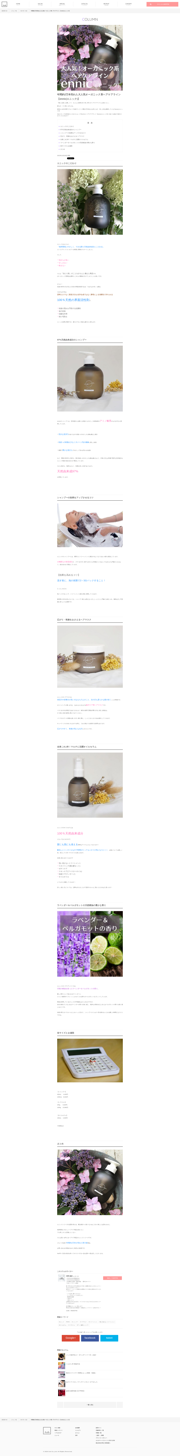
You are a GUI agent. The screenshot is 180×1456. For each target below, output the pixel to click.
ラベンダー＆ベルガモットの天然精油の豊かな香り (77, 142)
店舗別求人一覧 (100, 1430)
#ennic (68, 1321)
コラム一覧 (14, 11)
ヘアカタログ (58, 1433)
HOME (18, 4)
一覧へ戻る (90, 1404)
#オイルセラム (62, 1325)
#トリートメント (93, 1322)
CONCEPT (128, 4)
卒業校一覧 (98, 1433)
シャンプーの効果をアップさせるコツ (73, 133)
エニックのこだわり (67, 126)
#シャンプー (75, 1322)
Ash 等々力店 (23, 11)
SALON (40, 4)
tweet (109, 1337)
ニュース (57, 1435)
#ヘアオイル (72, 1325)
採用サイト (98, 1427)
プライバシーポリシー (101, 1438)
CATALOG (84, 4)
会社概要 (77, 1427)
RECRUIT (106, 4)
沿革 (76, 1435)
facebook (90, 1337)
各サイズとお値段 (66, 146)
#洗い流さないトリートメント (107, 1322)
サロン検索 (57, 1427)
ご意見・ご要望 (100, 1435)
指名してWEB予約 (112, 1278)
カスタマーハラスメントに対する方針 (105, 1440)
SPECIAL (62, 4)
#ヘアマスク (83, 1322)
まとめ (62, 149)
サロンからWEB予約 (163, 4)
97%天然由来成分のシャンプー (70, 129)
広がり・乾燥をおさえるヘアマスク (72, 136)
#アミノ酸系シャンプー (83, 1325)
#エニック (61, 1322)
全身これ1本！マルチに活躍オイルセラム (74, 139)
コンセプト (78, 1430)
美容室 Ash (4, 11)
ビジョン (77, 1433)
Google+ (71, 1337)
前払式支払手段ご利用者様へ (103, 1443)
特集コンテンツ (58, 1430)
